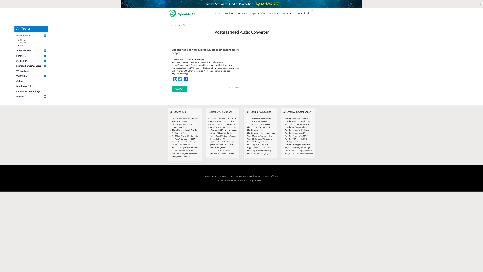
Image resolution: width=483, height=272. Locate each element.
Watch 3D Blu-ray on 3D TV (257, 142)
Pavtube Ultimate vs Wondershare (297, 121)
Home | (208, 176)
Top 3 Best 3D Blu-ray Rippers (258, 121)
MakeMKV (295, 148)
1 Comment (235, 87)
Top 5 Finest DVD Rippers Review (222, 121)
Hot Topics (288, 13)
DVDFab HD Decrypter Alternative (297, 145)
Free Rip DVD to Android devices (222, 142)
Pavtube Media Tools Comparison (297, 118)
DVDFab (303, 148)
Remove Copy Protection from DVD (223, 118)
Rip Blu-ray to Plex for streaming (259, 150)
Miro (286, 154)
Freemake (309, 154)
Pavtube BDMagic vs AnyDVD (296, 133)
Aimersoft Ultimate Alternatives (297, 124)
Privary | (250, 176)
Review (274, 13)
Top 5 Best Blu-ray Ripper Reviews (259, 118)
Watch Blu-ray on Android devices (259, 136)
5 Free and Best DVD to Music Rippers (223, 130)
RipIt (308, 148)
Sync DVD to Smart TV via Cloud (221, 145)
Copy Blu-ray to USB (254, 148)
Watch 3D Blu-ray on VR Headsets (259, 139)
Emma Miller (199, 60)
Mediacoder (293, 154)
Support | (258, 176)
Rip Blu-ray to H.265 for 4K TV (258, 145)
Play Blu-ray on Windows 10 (257, 130)
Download (303, 13)
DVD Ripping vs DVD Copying (296, 142)
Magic (301, 150)
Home (172, 25)
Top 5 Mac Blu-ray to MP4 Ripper (259, 124)
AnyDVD (288, 148)
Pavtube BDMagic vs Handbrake (297, 130)
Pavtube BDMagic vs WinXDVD (296, 136)
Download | (222, 176)
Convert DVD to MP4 (217, 139)
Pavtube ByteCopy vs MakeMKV (297, 127)
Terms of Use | (241, 176)
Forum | (231, 176)
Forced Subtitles (228, 154)
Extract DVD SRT (216, 154)
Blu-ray (23, 40)
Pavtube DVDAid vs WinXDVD (296, 139)
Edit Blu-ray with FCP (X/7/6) (257, 154)
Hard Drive (227, 150)
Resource (242, 13)
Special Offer (259, 13)
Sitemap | (266, 176)
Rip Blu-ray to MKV (254, 127)
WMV (264, 127)
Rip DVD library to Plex (218, 148)
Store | (214, 176)
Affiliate (274, 176)
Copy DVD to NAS (216, 150)
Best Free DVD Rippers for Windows (223, 124)
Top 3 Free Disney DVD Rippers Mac (223, 127)
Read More (179, 89)
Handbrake (308, 150)
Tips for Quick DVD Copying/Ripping (223, 136)
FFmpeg (302, 154)
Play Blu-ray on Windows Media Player (261, 133)
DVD (22, 45)
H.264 (268, 127)
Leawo (287, 150)
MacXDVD (294, 150)
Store (217, 13)
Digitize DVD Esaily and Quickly (221, 133)
